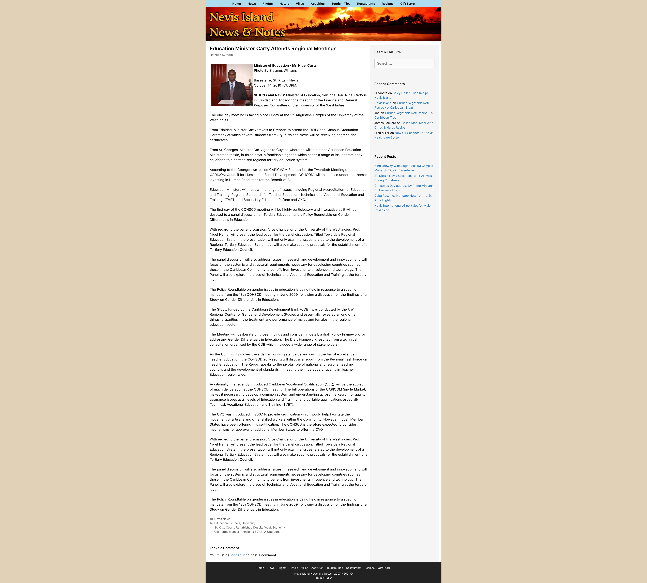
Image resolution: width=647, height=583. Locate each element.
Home (236, 3)
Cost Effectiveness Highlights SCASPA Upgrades (247, 531)
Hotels (284, 3)
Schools (234, 523)
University (248, 523)
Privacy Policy (324, 577)
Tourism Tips (340, 3)
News (252, 3)
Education (221, 523)
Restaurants (366, 3)
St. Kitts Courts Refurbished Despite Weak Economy (249, 527)
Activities (318, 3)
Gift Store (407, 3)
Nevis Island (383, 103)
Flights (268, 3)
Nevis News (222, 519)
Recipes (388, 3)
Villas (300, 3)
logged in (237, 555)
